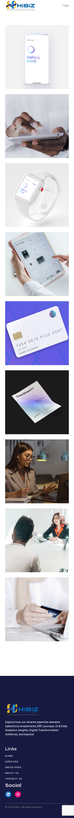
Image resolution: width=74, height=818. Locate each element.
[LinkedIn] (8, 794)
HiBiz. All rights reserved (28, 807)
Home (9, 756)
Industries (13, 767)
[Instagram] (18, 794)
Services (12, 761)
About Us (12, 773)
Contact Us (14, 778)
